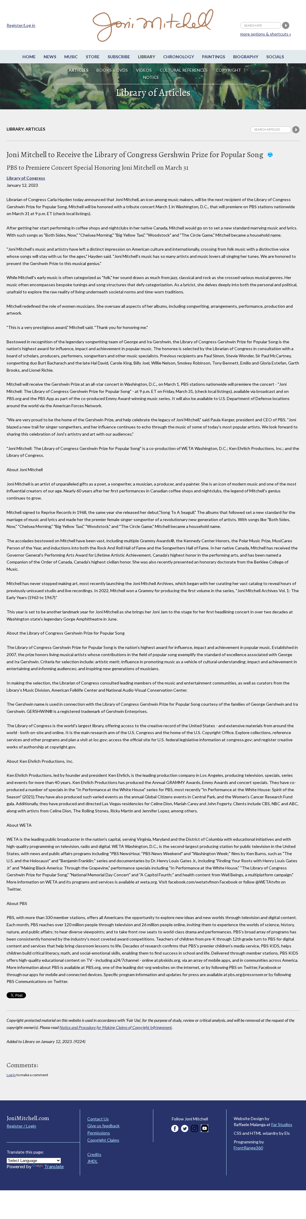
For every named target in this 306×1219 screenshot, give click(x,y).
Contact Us (98, 1118)
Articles (78, 70)
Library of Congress (26, 177)
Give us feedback (103, 1125)
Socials (275, 56)
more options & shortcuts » (265, 33)
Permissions (98, 1132)
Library (146, 56)
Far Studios (281, 1124)
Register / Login (21, 1125)
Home (29, 56)
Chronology (178, 56)
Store (93, 56)
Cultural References (184, 70)
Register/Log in (21, 25)
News (50, 56)
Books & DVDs (112, 70)
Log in (11, 1075)
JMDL (92, 1161)
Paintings (213, 56)
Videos (144, 70)
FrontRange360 (248, 1147)
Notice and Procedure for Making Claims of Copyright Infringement (115, 1027)
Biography (245, 56)
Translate (54, 1166)
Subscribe (119, 56)
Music (71, 56)
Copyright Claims (103, 1140)
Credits (94, 1154)
